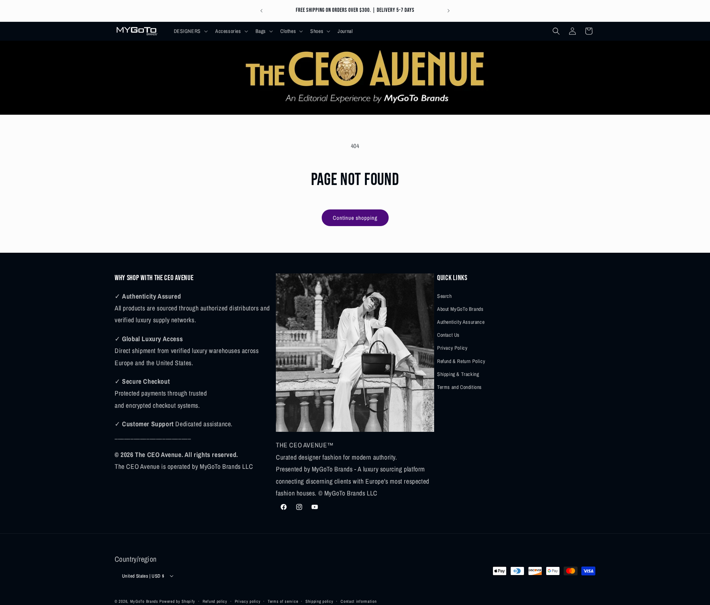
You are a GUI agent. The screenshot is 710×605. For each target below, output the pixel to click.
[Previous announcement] (261, 11)
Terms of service (283, 601)
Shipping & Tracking (458, 373)
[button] (190, 31)
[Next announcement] (448, 11)
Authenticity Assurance (460, 321)
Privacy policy (248, 601)
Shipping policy (319, 601)
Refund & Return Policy (461, 360)
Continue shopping (355, 218)
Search (444, 295)
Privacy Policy (452, 347)
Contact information (358, 601)
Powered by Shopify (177, 601)
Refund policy (215, 601)
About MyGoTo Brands (460, 308)
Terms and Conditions (459, 386)
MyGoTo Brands (144, 601)
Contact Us (448, 334)
